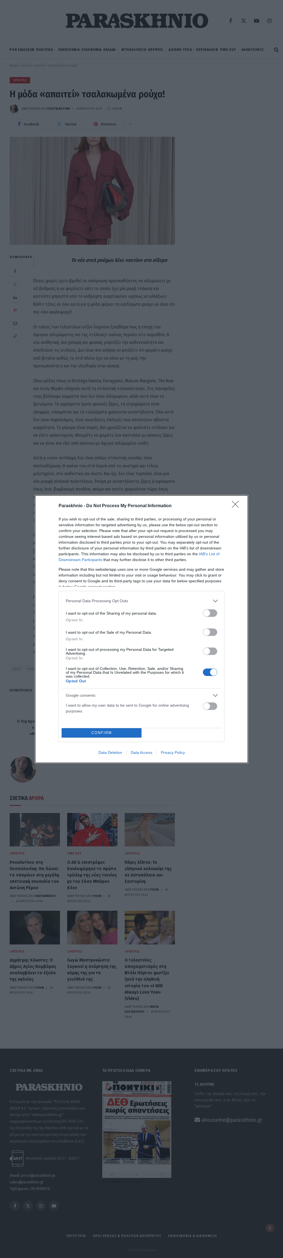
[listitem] (141, 601)
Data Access (141, 752)
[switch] (210, 613)
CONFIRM (101, 733)
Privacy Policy (173, 752)
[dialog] (141, 629)
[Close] (237, 506)
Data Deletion (110, 752)
